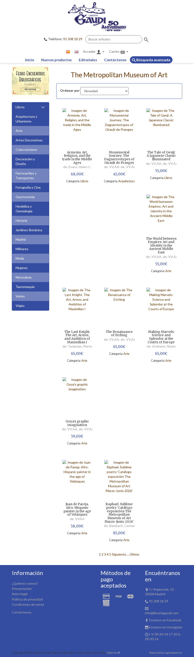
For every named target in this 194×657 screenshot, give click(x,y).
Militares (22, 249)
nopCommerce (173, 652)
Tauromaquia (25, 287)
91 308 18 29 (72, 39)
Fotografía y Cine (28, 187)
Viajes (20, 306)
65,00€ (77, 353)
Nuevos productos (56, 60)
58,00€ (77, 526)
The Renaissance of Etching (119, 333)
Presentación (22, 589)
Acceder (89, 51)
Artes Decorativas (29, 140)
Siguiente (119, 554)
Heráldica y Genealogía (24, 208)
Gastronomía (25, 197)
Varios (20, 296)
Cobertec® (113, 652)
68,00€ (77, 174)
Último (134, 554)
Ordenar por (70, 90)
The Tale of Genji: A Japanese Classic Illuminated (161, 156)
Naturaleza (23, 277)
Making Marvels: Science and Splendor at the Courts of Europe (161, 337)
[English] (76, 51)
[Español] (68, 51)
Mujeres (22, 268)
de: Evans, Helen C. (77, 167)
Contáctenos (115, 60)
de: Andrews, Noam (161, 346)
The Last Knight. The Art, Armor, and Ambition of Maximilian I (77, 337)
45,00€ (119, 174)
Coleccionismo (26, 150)
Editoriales (88, 60)
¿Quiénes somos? (25, 583)
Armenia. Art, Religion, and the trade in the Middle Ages (77, 158)
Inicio (29, 60)
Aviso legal (19, 594)
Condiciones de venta (28, 604)
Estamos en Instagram (165, 627)
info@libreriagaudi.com (161, 613)
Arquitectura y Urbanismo (26, 118)
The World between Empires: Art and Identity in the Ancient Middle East (161, 245)
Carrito (114, 51)
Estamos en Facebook (165, 620)
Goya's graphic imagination (77, 423)
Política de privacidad (27, 599)
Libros (20, 107)
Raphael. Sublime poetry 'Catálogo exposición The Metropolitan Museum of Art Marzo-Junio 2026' (119, 513)
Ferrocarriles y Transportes (26, 175)
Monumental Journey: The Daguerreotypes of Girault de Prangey (119, 158)
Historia (21, 220)
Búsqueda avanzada (153, 60)
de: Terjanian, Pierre (77, 346)
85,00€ (119, 533)
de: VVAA (77, 519)
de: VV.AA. (112, 167)
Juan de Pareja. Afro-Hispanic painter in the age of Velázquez (77, 510)
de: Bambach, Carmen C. (122, 526)
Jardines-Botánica (29, 230)
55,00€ (161, 171)
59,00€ (77, 436)
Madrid (21, 239)
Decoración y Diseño (25, 161)
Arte (19, 131)
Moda (20, 258)
